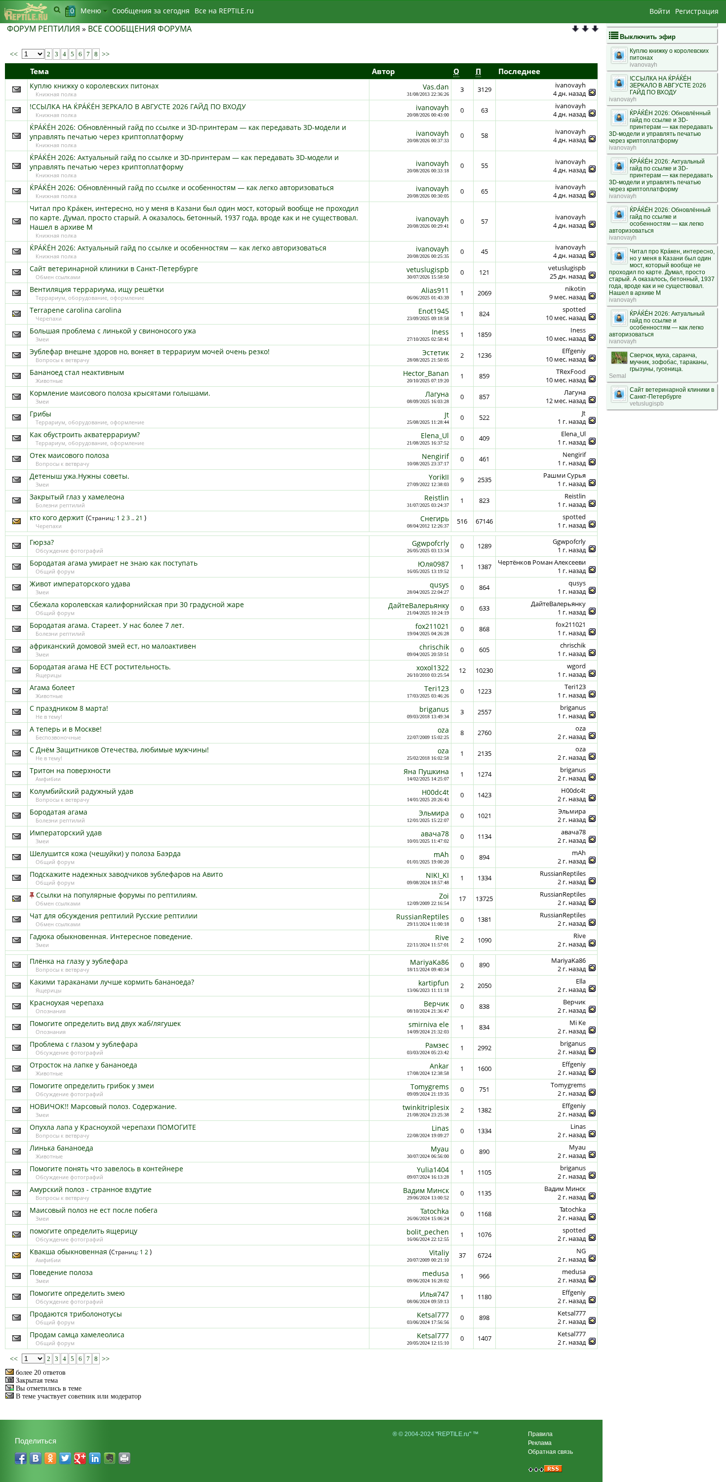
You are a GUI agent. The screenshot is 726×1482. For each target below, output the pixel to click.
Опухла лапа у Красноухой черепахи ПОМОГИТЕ (113, 1127)
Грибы (40, 413)
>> (105, 54)
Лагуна (437, 394)
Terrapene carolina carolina (75, 310)
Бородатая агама (58, 812)
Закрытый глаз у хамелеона (77, 496)
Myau (440, 1148)
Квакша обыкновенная (68, 1251)
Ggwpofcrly (430, 543)
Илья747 (434, 1294)
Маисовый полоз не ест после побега (94, 1210)
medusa (435, 1273)
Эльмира (434, 813)
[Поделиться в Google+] (80, 1458)
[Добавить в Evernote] (110, 1458)
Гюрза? (42, 542)
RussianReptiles (422, 916)
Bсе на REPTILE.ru (224, 10)
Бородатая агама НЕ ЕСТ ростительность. (100, 666)
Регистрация (697, 11)
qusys (439, 584)
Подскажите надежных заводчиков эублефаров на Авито (126, 874)
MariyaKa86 (429, 962)
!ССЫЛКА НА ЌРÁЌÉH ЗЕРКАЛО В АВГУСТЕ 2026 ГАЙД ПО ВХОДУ (138, 106)
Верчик (436, 1003)
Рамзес (437, 1045)
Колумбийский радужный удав (81, 791)
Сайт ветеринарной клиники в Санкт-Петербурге (114, 268)
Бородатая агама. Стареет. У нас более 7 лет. (107, 625)
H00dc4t (435, 792)
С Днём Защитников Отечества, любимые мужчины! (119, 749)
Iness (440, 331)
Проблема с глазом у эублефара (84, 1044)
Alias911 (435, 290)
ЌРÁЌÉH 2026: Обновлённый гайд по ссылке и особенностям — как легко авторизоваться (182, 187)
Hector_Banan (426, 373)
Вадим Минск (426, 1190)
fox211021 (432, 626)
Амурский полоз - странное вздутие (91, 1189)
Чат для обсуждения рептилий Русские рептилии (114, 915)
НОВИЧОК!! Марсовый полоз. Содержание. (103, 1106)
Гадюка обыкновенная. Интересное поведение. (111, 936)
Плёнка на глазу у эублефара (79, 961)
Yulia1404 (433, 1169)
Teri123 (436, 688)
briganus (434, 709)
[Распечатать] (124, 1458)
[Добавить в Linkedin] (95, 1458)
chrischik (434, 647)
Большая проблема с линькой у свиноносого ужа (113, 330)
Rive (442, 937)
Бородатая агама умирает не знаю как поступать (114, 563)
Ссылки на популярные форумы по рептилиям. (117, 895)
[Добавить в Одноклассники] (50, 1458)
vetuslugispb (427, 269)
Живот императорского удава (80, 583)
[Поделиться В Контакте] (35, 1458)
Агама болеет (52, 687)
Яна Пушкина (426, 771)
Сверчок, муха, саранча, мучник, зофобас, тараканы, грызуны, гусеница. (669, 362)
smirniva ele (428, 1024)
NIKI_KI (437, 875)
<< (15, 54)
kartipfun (433, 983)
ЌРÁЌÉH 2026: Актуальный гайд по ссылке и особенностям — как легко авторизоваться (178, 247)
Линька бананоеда (61, 1148)
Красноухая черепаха (67, 1002)
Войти (659, 11)
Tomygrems (429, 1086)
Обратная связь (550, 1451)
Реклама (540, 1443)
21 (140, 518)
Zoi (444, 896)
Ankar (439, 1065)
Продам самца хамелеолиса (77, 1334)
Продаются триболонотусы (76, 1313)
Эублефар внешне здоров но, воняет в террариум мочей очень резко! (150, 351)
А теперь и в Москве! (66, 729)
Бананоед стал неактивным (77, 372)
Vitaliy (439, 1252)
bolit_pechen (427, 1231)
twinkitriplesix (426, 1107)
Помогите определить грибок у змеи (92, 1085)
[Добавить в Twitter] (65, 1458)
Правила (540, 1434)
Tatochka (434, 1211)
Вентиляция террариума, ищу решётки (97, 289)
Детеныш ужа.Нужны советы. (79, 476)
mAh (441, 854)
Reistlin (436, 497)
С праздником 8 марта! (69, 708)
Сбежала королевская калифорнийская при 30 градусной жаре (137, 604)
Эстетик (435, 352)
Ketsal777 (433, 1314)
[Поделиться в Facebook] (21, 1458)
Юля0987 (433, 564)
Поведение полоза (61, 1272)
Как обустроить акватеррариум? (85, 434)
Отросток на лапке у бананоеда (83, 1065)
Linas (440, 1128)
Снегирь (434, 518)
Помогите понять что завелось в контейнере (106, 1168)
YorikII (439, 477)
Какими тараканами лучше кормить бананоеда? (112, 982)
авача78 (435, 833)
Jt (446, 414)
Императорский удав (66, 832)
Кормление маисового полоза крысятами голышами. (120, 393)
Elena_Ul (435, 435)
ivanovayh (432, 107)
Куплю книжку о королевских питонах (94, 85)
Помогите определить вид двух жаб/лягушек (105, 1023)
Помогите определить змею (77, 1293)
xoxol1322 (432, 667)
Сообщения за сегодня (151, 10)
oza (443, 730)
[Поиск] (57, 9)
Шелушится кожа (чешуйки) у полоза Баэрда (105, 853)
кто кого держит (57, 517)
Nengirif (435, 456)
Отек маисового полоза (69, 455)
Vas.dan (436, 86)
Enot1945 (433, 311)
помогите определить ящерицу (83, 1230)
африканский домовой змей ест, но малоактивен (113, 646)
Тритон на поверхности (70, 770)
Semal (617, 375)
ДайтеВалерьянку (418, 605)
